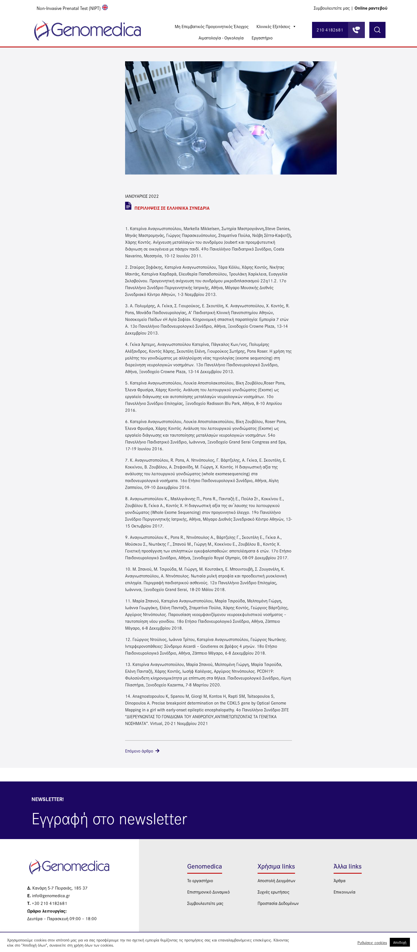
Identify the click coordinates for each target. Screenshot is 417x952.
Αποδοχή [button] (400, 942)
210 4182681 (330, 30)
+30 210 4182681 (47, 903)
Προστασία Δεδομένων (278, 903)
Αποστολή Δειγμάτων (276, 880)
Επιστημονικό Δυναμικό (208, 892)
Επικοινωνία (344, 892)
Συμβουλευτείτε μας (205, 903)
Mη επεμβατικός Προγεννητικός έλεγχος (211, 26)
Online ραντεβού (371, 8)
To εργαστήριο (200, 880)
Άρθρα (340, 880)
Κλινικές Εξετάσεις (273, 26)
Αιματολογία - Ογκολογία (221, 38)
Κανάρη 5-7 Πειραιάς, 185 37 (57, 888)
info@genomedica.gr (48, 895)
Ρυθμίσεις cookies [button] (372, 942)
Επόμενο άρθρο (139, 751)
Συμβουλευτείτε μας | (333, 8)
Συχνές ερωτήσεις (273, 892)
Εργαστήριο (262, 38)
